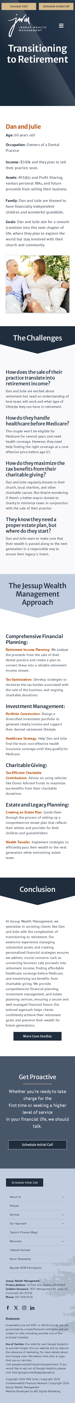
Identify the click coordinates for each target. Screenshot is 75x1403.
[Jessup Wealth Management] (27, 15)
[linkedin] (32, 1308)
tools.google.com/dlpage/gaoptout (33, 1372)
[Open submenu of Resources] (63, 1241)
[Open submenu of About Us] (63, 1197)
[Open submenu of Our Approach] (63, 1223)
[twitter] (16, 1308)
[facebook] (8, 1308)
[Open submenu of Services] (63, 1214)
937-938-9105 (24, 1297)
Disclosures (13, 1318)
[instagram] (24, 1308)
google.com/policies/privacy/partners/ (35, 1364)
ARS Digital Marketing (47, 1391)
